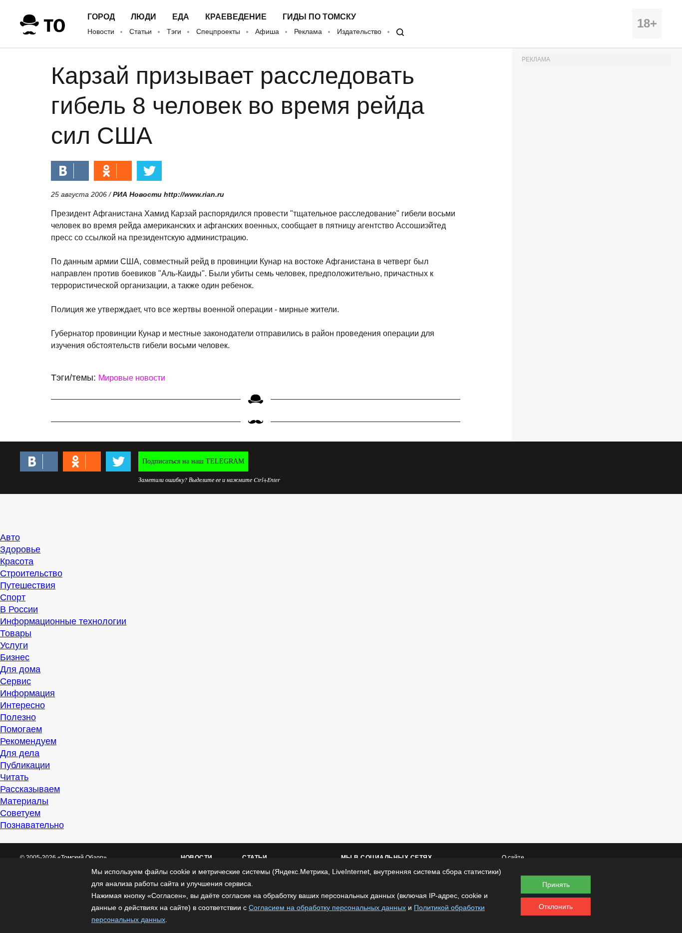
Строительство (31, 573)
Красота (16, 561)
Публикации (25, 765)
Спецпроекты (218, 31)
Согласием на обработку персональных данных (327, 908)
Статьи (140, 31)
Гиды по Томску (319, 17)
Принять (556, 885)
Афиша (267, 31)
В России (19, 609)
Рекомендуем (28, 741)
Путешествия (27, 585)
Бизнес (14, 657)
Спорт (12, 597)
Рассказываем (30, 789)
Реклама (308, 31)
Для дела (19, 753)
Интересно (22, 705)
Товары (15, 633)
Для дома (20, 669)
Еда (180, 17)
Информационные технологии (63, 621)
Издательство (359, 31)
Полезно (18, 717)
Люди (143, 17)
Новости (100, 31)
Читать (14, 777)
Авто (10, 537)
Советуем (20, 813)
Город (101, 17)
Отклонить (556, 907)
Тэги (174, 31)
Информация (27, 693)
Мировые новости (131, 378)
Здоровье (20, 549)
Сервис (15, 681)
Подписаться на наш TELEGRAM (193, 461)
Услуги (14, 645)
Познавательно (32, 825)
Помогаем (21, 729)
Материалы (24, 801)
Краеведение (236, 17)
